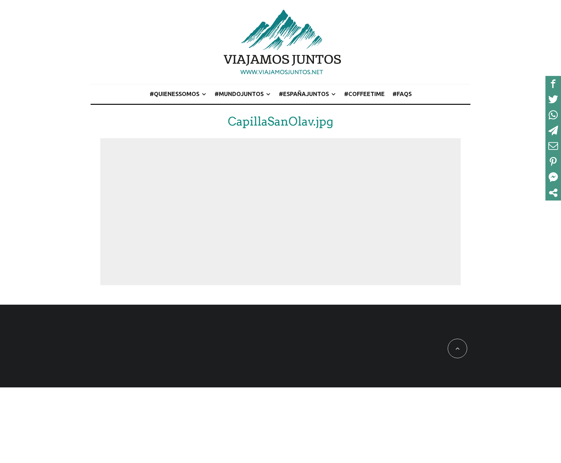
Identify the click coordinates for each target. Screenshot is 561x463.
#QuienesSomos (174, 94)
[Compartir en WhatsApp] (553, 115)
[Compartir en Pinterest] (553, 161)
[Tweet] (553, 99)
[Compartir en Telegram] (553, 130)
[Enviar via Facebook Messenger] (553, 177)
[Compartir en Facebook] (553, 83)
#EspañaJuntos (304, 94)
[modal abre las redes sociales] (553, 193)
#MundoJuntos (239, 94)
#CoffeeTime (364, 94)
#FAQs (402, 94)
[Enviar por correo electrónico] (553, 146)
